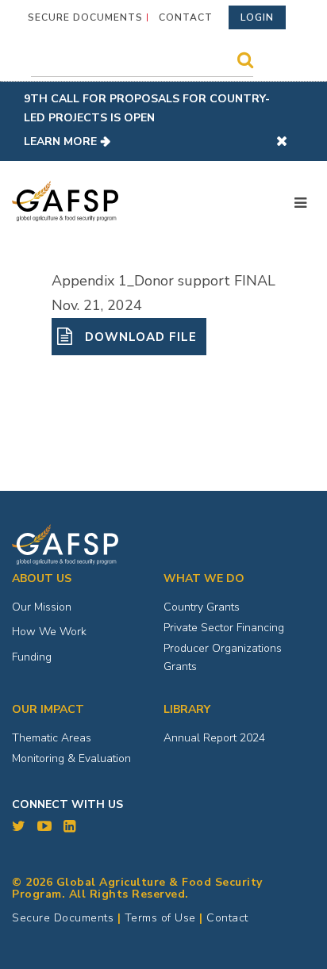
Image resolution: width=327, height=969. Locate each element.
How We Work (49, 631)
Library (187, 709)
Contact (186, 17)
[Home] (65, 201)
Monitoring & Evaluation (71, 758)
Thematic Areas (51, 737)
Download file (139, 337)
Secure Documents (85, 17)
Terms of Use (160, 917)
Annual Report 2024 (214, 737)
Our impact (48, 709)
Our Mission (41, 607)
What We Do (204, 578)
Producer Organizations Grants (223, 658)
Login (257, 17)
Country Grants (202, 607)
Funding (32, 657)
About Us (41, 578)
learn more (60, 141)
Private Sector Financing (224, 627)
